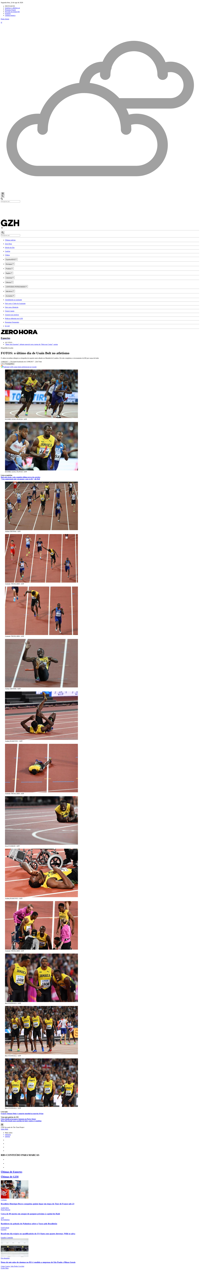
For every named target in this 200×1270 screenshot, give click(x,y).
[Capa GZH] (100, 206)
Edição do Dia (9, 247)
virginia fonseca (10, 15)
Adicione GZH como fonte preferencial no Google (20, 367)
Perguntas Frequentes (12, 322)
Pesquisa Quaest (10, 10)
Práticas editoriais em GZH (14, 318)
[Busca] (3, 196)
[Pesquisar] (3, 232)
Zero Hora (8, 244)
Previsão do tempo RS (12, 12)
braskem (8, 13)
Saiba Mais (4, 1129)
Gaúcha (7, 251)
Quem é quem (9, 311)
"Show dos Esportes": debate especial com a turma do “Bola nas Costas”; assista (31, 344)
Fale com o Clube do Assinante (15, 303)
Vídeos (7, 255)
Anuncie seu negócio (12, 315)
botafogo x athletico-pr (12, 8)
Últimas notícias (10, 240)
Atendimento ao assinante (13, 300)
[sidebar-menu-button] (3, 193)
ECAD (7, 326)
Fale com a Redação (11, 307)
